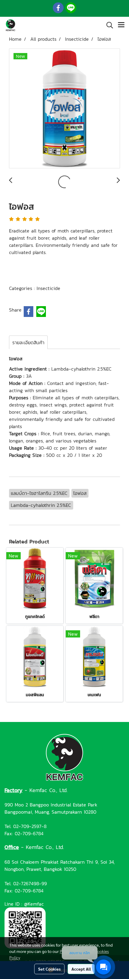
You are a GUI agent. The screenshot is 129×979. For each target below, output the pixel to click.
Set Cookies (49, 969)
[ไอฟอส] (64, 109)
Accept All (81, 969)
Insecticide (48, 288)
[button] (108, 25)
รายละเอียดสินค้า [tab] (28, 342)
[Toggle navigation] (121, 25)
